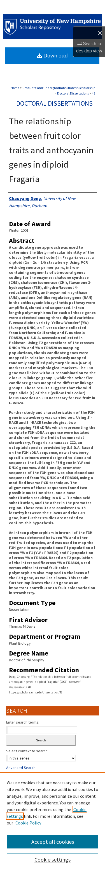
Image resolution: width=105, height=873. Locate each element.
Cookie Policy (28, 823)
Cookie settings (52, 859)
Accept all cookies (52, 841)
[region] (52, 822)
